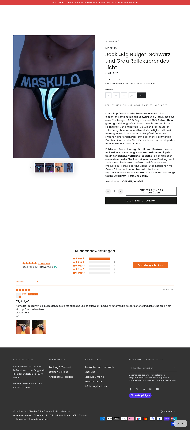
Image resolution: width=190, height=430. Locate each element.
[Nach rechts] (77, 168)
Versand (120, 83)
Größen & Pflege (58, 372)
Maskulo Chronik (94, 377)
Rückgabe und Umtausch (99, 367)
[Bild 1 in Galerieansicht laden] (39, 167)
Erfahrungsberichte (96, 386)
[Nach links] (31, 168)
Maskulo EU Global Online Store (34, 411)
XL (133, 96)
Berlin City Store (21, 387)
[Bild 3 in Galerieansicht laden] (59, 167)
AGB (74, 415)
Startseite (111, 41)
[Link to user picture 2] (39, 327)
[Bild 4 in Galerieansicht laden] (68, 167)
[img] (23, 289)
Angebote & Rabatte (61, 377)
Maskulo (111, 48)
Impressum (21, 419)
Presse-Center (93, 381)
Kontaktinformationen (39, 419)
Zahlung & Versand (60, 367)
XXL (143, 96)
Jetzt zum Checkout (141, 200)
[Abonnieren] (175, 368)
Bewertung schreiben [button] (150, 265)
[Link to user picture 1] (23, 327)
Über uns (90, 372)
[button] (79, 259)
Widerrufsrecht (40, 415)
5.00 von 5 (44, 263)
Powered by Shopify (22, 415)
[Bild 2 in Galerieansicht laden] (49, 167)
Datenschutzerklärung (60, 415)
